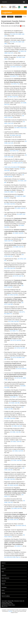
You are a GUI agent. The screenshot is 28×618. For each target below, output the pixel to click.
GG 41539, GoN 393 (12, 485)
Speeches (4, 581)
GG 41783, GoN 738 (9, 268)
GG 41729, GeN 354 (15, 340)
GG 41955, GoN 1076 (17, 162)
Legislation (10, 16)
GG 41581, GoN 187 (17, 426)
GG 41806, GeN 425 (18, 246)
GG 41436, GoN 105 (13, 519)
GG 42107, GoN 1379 (16, 66)
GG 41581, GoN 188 (9, 418)
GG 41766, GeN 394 (13, 321)
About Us (3, 563)
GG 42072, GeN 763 (12, 96)
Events (3, 590)
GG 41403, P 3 (18, 546)
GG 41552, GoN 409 (17, 451)
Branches (4, 568)
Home (3, 16)
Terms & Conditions (6, 596)
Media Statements (5, 578)
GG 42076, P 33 (14, 76)
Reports (3, 583)
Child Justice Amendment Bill (11, 167)
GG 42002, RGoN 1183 (20, 127)
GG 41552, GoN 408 (16, 460)
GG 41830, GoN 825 (18, 233)
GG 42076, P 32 (15, 84)
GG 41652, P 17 (14, 330)
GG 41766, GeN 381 (12, 294)
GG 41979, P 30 (14, 150)
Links (3, 565)
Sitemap (3, 593)
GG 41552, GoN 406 (9, 479)
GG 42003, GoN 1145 (15, 135)
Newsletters (4, 587)
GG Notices (18, 16)
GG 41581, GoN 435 (15, 432)
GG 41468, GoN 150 (16, 508)
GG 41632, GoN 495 (14, 403)
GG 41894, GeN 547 (20, 208)
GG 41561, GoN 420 (16, 441)
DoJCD (4, 2)
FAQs (3, 571)
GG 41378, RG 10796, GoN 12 (12, 557)
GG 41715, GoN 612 (21, 368)
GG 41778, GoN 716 (18, 276)
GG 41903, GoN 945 (9, 204)
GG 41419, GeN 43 (21, 525)
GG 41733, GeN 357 (19, 348)
